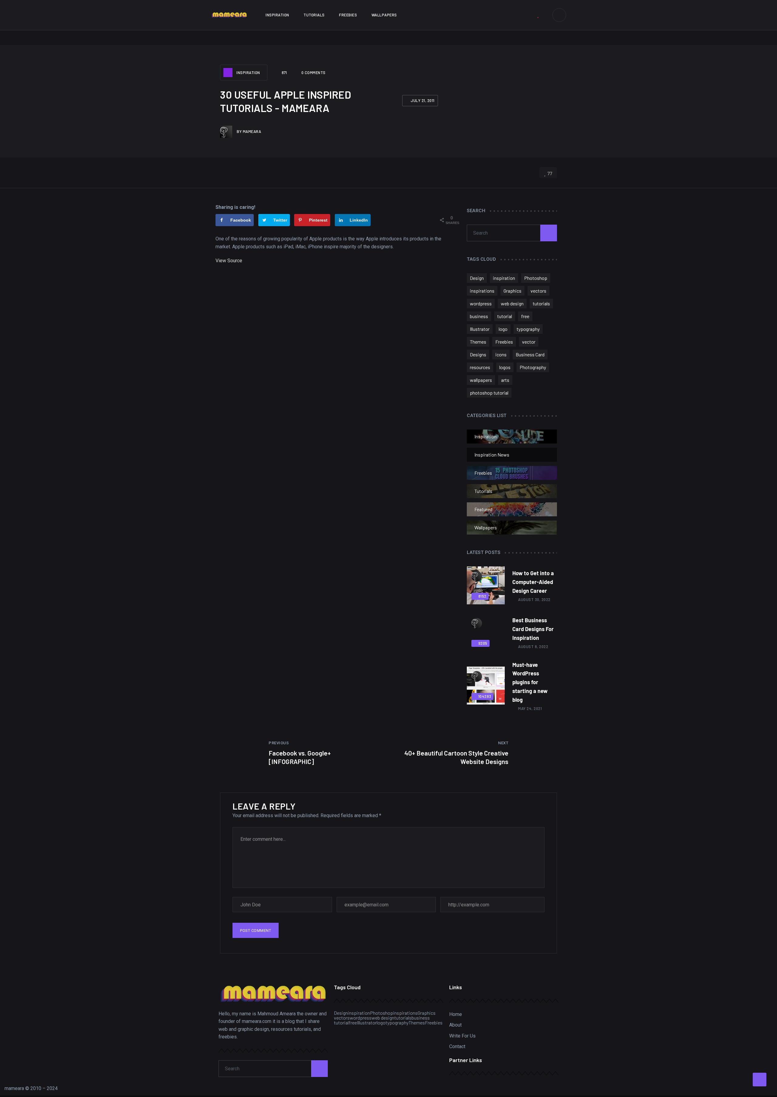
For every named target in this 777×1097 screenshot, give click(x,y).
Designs (478, 354)
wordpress (481, 303)
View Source (228, 260)
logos (505, 367)
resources (480, 367)
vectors (538, 291)
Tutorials (314, 14)
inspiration (504, 278)
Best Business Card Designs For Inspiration (533, 629)
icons (501, 354)
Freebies (348, 14)
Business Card (530, 354)
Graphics (512, 291)
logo (503, 329)
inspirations (482, 291)
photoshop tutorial (489, 393)
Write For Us (462, 1036)
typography (528, 329)
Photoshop (535, 278)
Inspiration (277, 14)
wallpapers (481, 380)
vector (528, 342)
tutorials (541, 303)
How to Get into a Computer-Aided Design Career (533, 582)
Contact (457, 1046)
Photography (533, 367)
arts (505, 380)
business (479, 316)
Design (477, 278)
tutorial (504, 316)
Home (455, 1014)
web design (512, 303)
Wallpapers (384, 14)
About (455, 1025)
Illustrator (480, 329)
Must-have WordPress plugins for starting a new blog (530, 682)
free (525, 316)
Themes (478, 342)
